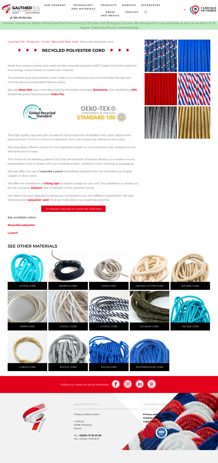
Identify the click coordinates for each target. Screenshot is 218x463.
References (150, 5)
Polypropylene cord (149, 367)
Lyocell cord (68, 326)
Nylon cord (109, 367)
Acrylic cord (68, 367)
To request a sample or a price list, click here (73, 208)
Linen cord (109, 285)
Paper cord (27, 326)
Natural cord (190, 285)
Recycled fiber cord (65, 41)
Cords (45, 41)
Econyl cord (108, 326)
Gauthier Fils (16, 41)
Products (109, 5)
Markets (129, 5)
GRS (134, 89)
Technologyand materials (83, 7)
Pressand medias (110, 14)
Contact (132, 12)
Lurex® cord (27, 367)
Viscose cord (190, 326)
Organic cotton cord (150, 285)
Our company (55, 5)
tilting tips (51, 183)
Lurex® (13, 232)
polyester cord (38, 200)
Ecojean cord (149, 326)
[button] (145, 12)
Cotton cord (27, 285)
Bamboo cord (68, 285)
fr (185, 9)
